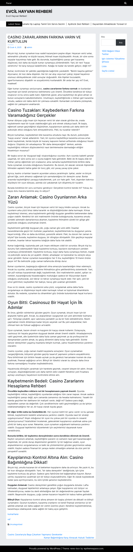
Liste (104, 66)
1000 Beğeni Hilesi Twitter (111, 52)
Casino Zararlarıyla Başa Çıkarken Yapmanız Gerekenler (35, 534)
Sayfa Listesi (108, 71)
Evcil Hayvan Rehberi (29, 11)
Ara (103, 36)
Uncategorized (16, 524)
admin (29, 47)
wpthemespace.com (93, 548)
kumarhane (13, 514)
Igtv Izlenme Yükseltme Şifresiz (113, 60)
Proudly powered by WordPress (45, 548)
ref (9, 519)
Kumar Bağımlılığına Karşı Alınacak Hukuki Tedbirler (69, 537)
